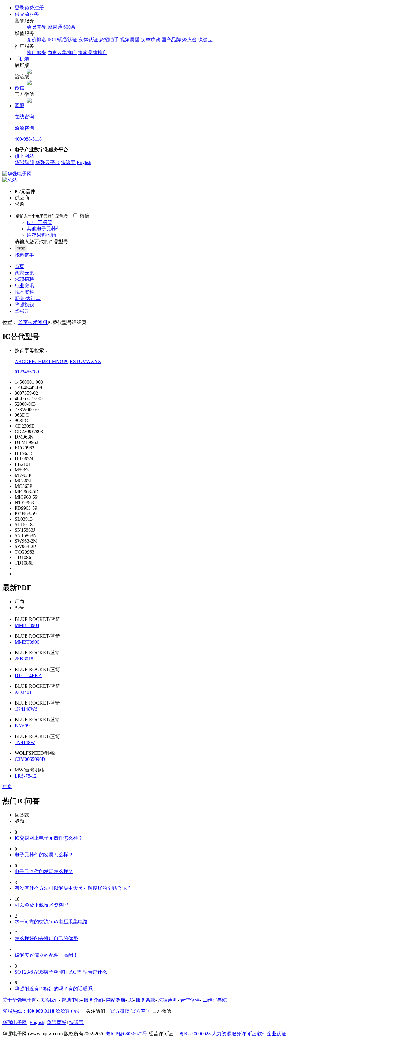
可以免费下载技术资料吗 (41, 904)
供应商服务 (27, 14)
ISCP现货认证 (62, 39)
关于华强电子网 (19, 999)
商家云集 (24, 272)
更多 (7, 786)
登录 (19, 7)
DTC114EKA (28, 675)
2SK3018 (24, 658)
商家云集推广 (62, 52)
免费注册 (34, 7)
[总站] (9, 180)
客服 (19, 105)
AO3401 (23, 692)
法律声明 (168, 999)
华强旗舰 (24, 162)
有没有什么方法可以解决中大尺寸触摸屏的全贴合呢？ (73, 888)
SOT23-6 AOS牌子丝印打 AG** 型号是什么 (61, 971)
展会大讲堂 (28, 298)
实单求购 (150, 39)
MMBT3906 (27, 642)
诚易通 (55, 27)
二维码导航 (215, 999)
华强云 (22, 311)
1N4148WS (26, 709)
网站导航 (115, 999)
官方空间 (140, 1011)
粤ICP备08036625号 (126, 1033)
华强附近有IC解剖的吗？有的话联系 (54, 988)
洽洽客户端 (67, 1011)
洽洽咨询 (24, 128)
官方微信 (161, 1011)
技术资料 (24, 292)
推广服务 (36, 52)
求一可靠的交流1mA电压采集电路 (51, 921)
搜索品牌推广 (92, 52)
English (84, 162)
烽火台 (189, 39)
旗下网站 (24, 156)
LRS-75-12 (26, 775)
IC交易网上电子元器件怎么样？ (49, 838)
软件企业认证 (271, 1033)
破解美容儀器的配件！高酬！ (46, 955)
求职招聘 (24, 279)
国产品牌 (171, 39)
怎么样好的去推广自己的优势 (46, 938)
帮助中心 (71, 999)
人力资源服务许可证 (234, 1033)
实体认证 (88, 39)
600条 (69, 27)
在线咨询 (24, 116)
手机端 (22, 58)
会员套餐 (36, 27)
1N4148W (25, 742)
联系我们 (49, 999)
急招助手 (109, 39)
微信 (19, 87)
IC (130, 999)
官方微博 (120, 1011)
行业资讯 (24, 285)
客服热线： (28, 1011)
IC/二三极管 (39, 222)
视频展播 (129, 39)
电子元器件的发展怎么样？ (44, 854)
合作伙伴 (190, 999)
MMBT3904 (27, 625)
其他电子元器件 (44, 228)
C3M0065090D (30, 759)
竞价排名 (36, 39)
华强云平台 (47, 162)
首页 (19, 266)
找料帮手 (24, 255)
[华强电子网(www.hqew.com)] (17, 173)
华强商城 (56, 1022)
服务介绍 (93, 999)
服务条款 (145, 999)
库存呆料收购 (41, 235)
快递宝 (205, 39)
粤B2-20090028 (195, 1033)
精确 (84, 215)
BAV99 (22, 725)
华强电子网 (14, 1022)
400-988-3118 (28, 139)
